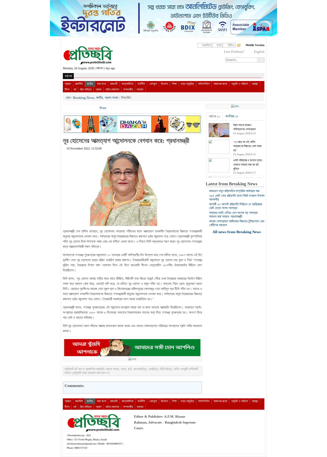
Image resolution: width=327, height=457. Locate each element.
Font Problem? (234, 52)
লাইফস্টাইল (203, 83)
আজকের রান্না (220, 83)
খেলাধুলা (153, 83)
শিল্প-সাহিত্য (86, 89)
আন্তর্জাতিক (127, 83)
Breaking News (83, 98)
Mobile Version (255, 45)
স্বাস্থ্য (255, 83)
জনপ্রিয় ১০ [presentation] (232, 116)
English (259, 52)
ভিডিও (231, 45)
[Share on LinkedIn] (85, 108)
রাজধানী (114, 83)
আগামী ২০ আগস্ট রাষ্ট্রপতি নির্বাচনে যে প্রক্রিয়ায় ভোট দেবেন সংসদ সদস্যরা (235, 206)
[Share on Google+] (79, 108)
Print (102, 108)
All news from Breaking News (237, 232)
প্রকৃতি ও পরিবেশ (239, 83)
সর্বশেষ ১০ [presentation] (214, 116)
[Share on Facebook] (66, 108)
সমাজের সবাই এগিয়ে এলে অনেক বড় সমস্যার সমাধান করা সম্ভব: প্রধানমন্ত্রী (233, 214)
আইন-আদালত (112, 89)
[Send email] (92, 108)
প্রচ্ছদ (68, 83)
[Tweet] (72, 108)
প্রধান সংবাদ (111, 98)
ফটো (218, 45)
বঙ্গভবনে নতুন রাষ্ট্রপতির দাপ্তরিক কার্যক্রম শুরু (234, 191)
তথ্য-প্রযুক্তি (187, 83)
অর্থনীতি (141, 83)
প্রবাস (98, 89)
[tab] (214, 117)
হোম (68, 98)
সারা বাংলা (101, 83)
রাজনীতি (79, 83)
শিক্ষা (174, 83)
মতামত (140, 89)
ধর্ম (74, 89)
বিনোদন (164, 83)
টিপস (67, 89)
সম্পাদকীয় (128, 89)
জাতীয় (90, 83)
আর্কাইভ (206, 45)
